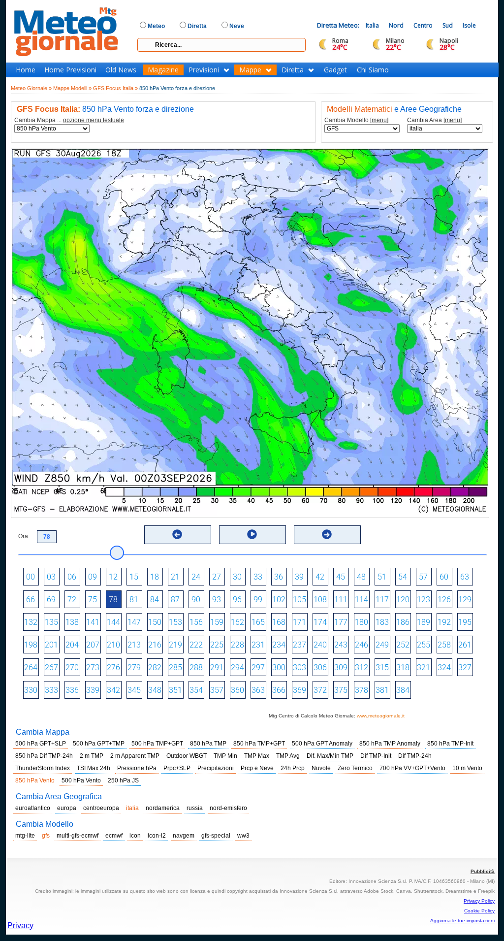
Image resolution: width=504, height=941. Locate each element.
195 (465, 622)
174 (320, 622)
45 (340, 577)
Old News (120, 69)
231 (258, 644)
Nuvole (321, 768)
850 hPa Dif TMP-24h (44, 755)
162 (237, 622)
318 (403, 667)
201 (51, 644)
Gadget (335, 69)
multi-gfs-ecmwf (77, 835)
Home (25, 69)
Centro (423, 25)
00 (30, 577)
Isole (469, 25)
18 (154, 577)
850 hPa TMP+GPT (259, 743)
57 (423, 577)
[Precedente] (177, 534)
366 (278, 690)
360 (237, 690)
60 (444, 577)
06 (71, 577)
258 (444, 644)
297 (258, 667)
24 (195, 577)
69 (51, 599)
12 (113, 577)
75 (92, 599)
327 (465, 667)
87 (175, 599)
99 (257, 599)
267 (51, 667)
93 (216, 599)
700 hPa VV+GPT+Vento (412, 768)
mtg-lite (25, 835)
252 (403, 644)
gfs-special (215, 835)
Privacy (20, 925)
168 (278, 622)
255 (423, 644)
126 (444, 599)
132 (30, 622)
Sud (447, 25)
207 (92, 644)
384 (403, 690)
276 (113, 667)
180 (361, 622)
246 (361, 644)
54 (402, 577)
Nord (396, 25)
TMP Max (256, 755)
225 (216, 644)
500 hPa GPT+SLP (40, 743)
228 (237, 644)
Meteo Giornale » (31, 88)
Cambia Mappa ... (69, 120)
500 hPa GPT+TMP (99, 743)
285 (175, 667)
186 (403, 622)
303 (299, 667)
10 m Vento (467, 768)
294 (237, 667)
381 (382, 690)
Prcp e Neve (257, 768)
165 (258, 622)
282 (154, 667)
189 (423, 622)
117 (382, 599)
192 (444, 622)
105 (299, 599)
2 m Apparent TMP (134, 755)
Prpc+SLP (176, 768)
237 (299, 644)
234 (278, 644)
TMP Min (225, 755)
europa (66, 808)
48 (361, 577)
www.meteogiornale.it (381, 715)
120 (403, 599)
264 (30, 667)
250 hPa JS (123, 780)
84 (154, 599)
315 (382, 667)
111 (340, 599)
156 (196, 622)
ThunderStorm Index (42, 768)
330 (30, 690)
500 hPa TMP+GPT (157, 743)
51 (382, 577)
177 (340, 622)
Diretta (293, 69)
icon (135, 835)
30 (237, 577)
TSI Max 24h (93, 768)
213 (134, 644)
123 (423, 599)
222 (196, 644)
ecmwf (114, 835)
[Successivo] (326, 534)
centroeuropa (101, 808)
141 (92, 622)
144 (113, 622)
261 (465, 644)
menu (379, 120)
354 (196, 690)
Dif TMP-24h (415, 755)
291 (216, 667)
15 (133, 577)
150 (154, 622)
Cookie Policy (479, 910)
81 (133, 599)
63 (464, 577)
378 (361, 690)
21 (175, 577)
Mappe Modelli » (72, 88)
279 (134, 667)
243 (340, 644)
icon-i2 (157, 835)
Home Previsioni (70, 69)
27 (216, 577)
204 (72, 644)
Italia (372, 25)
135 (51, 622)
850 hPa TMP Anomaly (389, 743)
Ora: (24, 536)
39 (299, 577)
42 (319, 577)
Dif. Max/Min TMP (330, 755)
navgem (183, 835)
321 (423, 667)
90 (195, 599)
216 (154, 644)
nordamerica (163, 808)
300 (278, 667)
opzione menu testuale (93, 120)
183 (382, 622)
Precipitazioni (215, 768)
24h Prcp (293, 768)
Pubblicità (483, 871)
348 (154, 690)
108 (320, 599)
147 (134, 622)
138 (72, 622)
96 (237, 599)
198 (30, 644)
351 (175, 690)
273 (92, 667)
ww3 (243, 835)
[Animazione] (252, 534)
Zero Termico (355, 768)
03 (51, 577)
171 (299, 622)
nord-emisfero (228, 808)
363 (258, 690)
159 (216, 622)
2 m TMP (91, 755)
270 (72, 667)
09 (92, 577)
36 (278, 577)
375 (340, 690)
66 (30, 599)
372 (320, 690)
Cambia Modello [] (356, 120)
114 (361, 599)
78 (113, 599)
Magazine (163, 69)
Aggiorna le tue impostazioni (462, 920)
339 (92, 690)
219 (175, 644)
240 (320, 644)
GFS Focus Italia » (115, 88)
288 (196, 667)
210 (113, 644)
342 (113, 690)
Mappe (250, 69)
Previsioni (204, 69)
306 (320, 667)
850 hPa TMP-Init (450, 743)
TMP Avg (288, 755)
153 (175, 622)
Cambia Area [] (434, 120)
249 (382, 644)
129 (465, 599)
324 (444, 667)
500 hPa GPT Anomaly (322, 743)
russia (195, 808)
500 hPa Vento (81, 780)
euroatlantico (32, 808)
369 (299, 690)
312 (361, 667)
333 (51, 690)
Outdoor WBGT (186, 755)
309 (340, 667)
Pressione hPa (137, 768)
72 (71, 599)
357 (216, 690)
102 (278, 599)
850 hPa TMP (208, 743)
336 (72, 690)
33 (257, 577)
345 (134, 690)
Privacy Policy (479, 901)
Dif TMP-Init (375, 755)
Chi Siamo (373, 69)
